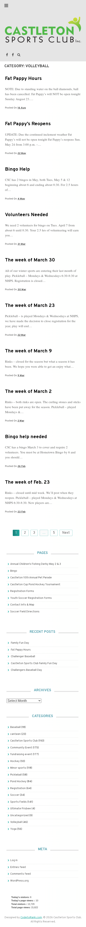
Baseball (15, 727)
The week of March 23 (30, 306)
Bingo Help (17, 169)
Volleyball (16, 822)
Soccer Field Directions (24, 611)
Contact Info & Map (22, 605)
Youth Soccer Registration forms (31, 598)
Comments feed (20, 874)
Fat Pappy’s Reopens (28, 124)
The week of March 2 (28, 392)
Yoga (13, 829)
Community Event (21, 747)
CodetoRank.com (31, 917)
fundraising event (21, 754)
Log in (14, 860)
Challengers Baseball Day (26, 670)
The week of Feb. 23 (27, 482)
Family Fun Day (20, 643)
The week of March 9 (28, 351)
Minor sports (18, 768)
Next (66, 533)
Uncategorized (19, 815)
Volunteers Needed (26, 215)
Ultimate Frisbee (20, 808)
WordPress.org (19, 881)
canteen (15, 734)
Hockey (15, 761)
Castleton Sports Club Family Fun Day (34, 663)
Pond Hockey (18, 781)
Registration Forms (22, 591)
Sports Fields (18, 802)
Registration (18, 788)
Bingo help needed (26, 437)
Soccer (14, 795)
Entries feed (18, 867)
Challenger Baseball (23, 656)
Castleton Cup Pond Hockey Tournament (35, 584)
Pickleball (16, 775)
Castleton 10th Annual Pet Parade (31, 577)
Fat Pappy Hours (23, 79)
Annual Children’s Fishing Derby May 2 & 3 (35, 564)
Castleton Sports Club (24, 741)
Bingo (13, 571)
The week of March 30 (30, 260)
